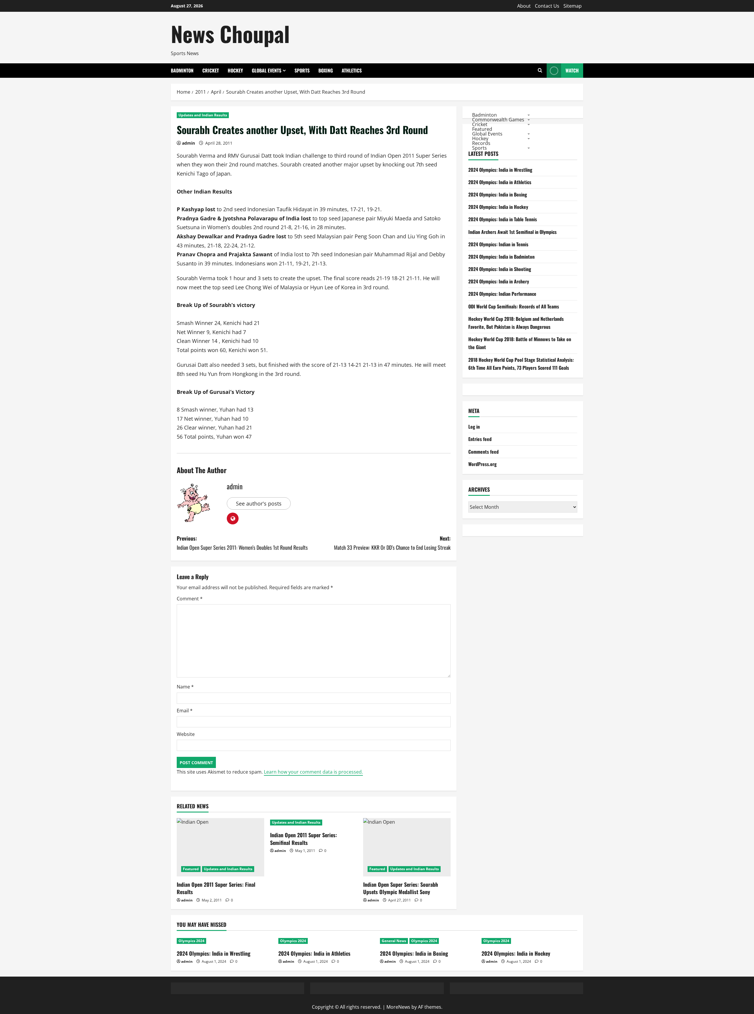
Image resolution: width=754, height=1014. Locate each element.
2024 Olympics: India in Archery (498, 281)
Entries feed (480, 438)
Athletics (352, 70)
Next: (392, 542)
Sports (302, 70)
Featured (191, 868)
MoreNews (398, 1007)
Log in (474, 426)
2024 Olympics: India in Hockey (498, 206)
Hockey (235, 70)
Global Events (266, 70)
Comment (190, 598)
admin (188, 143)
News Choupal (230, 33)
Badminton (182, 70)
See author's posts (259, 503)
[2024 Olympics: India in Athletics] (326, 941)
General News (394, 940)
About (524, 6)
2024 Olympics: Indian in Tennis (498, 244)
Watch (572, 70)
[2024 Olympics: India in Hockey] (529, 941)
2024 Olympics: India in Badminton (501, 256)
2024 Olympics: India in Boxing (497, 194)
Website (186, 734)
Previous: (242, 542)
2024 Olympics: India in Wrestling (500, 169)
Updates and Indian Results (202, 115)
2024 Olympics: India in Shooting (499, 269)
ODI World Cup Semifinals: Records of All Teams (513, 306)
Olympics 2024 (191, 940)
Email (185, 710)
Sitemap (572, 6)
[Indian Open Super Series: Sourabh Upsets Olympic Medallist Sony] (407, 847)
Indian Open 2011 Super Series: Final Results (216, 888)
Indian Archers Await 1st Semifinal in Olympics (512, 231)
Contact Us (547, 6)
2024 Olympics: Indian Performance (502, 293)
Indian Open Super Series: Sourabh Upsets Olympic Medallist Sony (400, 888)
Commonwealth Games (498, 119)
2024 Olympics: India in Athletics (499, 182)
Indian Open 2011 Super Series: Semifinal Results (303, 838)
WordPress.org (482, 464)
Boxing (325, 70)
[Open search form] (540, 70)
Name (185, 686)
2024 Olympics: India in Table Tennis (502, 219)
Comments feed (483, 451)
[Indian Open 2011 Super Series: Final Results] (220, 847)
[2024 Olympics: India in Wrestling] (224, 941)
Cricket (210, 70)
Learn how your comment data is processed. (313, 772)
